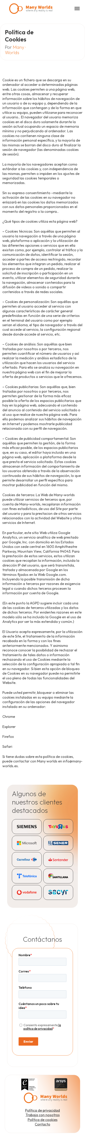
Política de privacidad (42, 1110)
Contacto (42, 1124)
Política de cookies (43, 1119)
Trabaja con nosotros (43, 1115)
